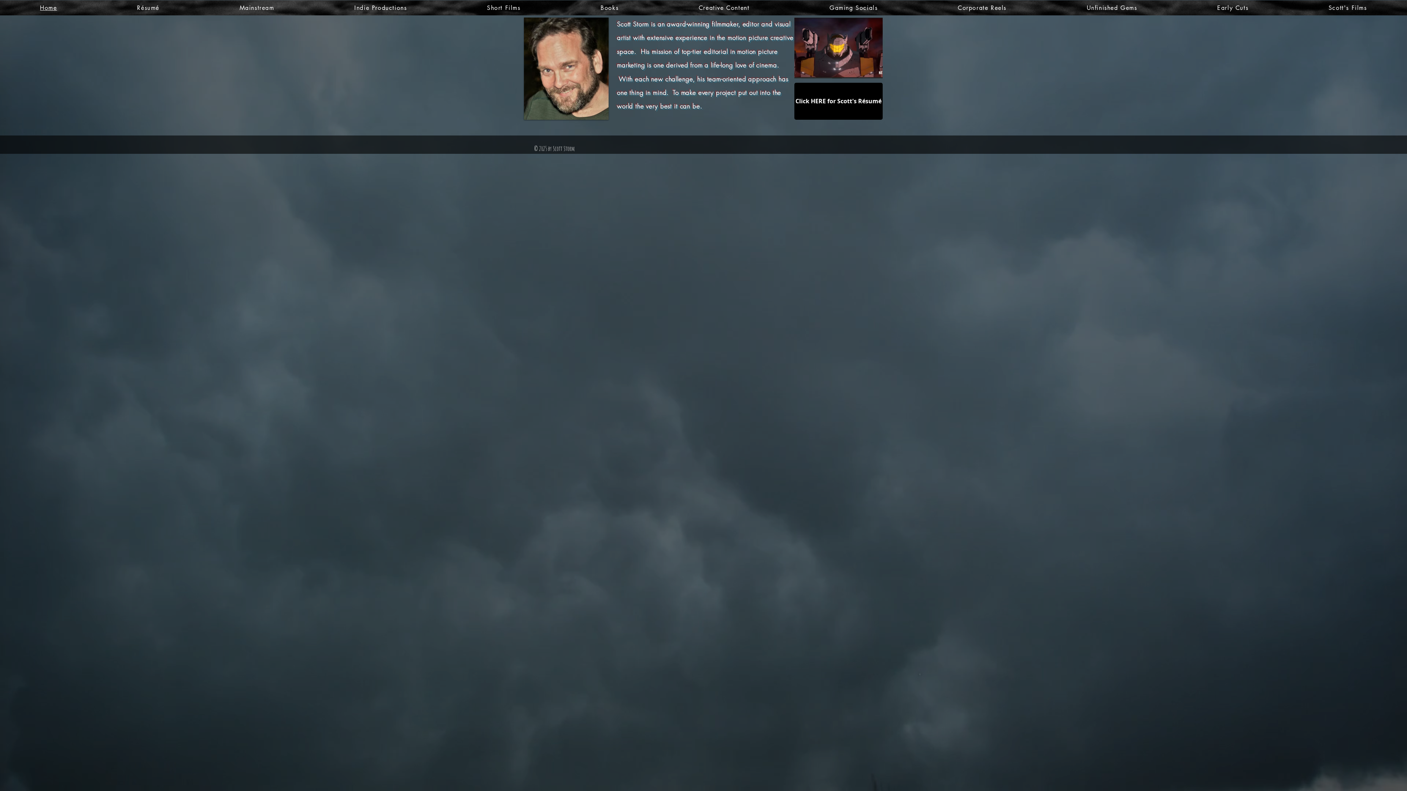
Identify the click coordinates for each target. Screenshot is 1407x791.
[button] (838, 48)
